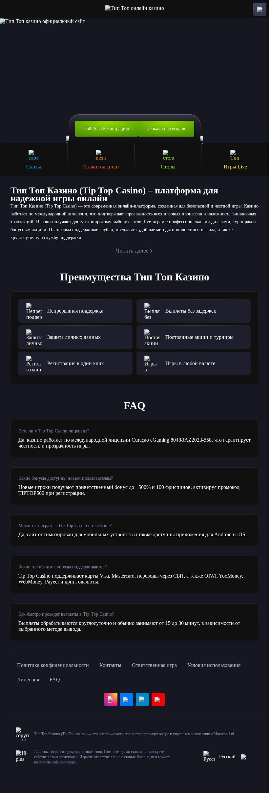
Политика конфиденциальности (53, 665)
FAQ (55, 679)
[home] (134, 9)
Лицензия (28, 679)
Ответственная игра (154, 665)
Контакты (110, 665)
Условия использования (213, 665)
